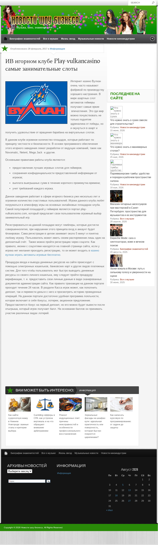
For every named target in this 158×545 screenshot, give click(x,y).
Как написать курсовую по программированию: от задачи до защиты (120, 421)
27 (129, 501)
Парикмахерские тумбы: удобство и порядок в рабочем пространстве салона (130, 177)
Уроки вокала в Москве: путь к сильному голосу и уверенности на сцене (130, 272)
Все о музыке (50, 38)
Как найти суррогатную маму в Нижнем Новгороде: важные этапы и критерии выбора (18, 423)
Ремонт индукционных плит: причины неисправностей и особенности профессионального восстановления (69, 424)
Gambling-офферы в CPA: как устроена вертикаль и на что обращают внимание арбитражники (44, 423)
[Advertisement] (55, 347)
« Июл (109, 510)
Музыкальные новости (91, 38)
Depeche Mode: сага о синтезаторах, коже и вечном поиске (127, 242)
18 (116, 495)
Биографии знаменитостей (25, 38)
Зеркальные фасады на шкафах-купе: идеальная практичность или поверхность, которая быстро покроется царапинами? (95, 426)
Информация (57, 48)
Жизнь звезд (68, 38)
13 (129, 490)
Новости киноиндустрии (121, 38)
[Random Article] (152, 40)
